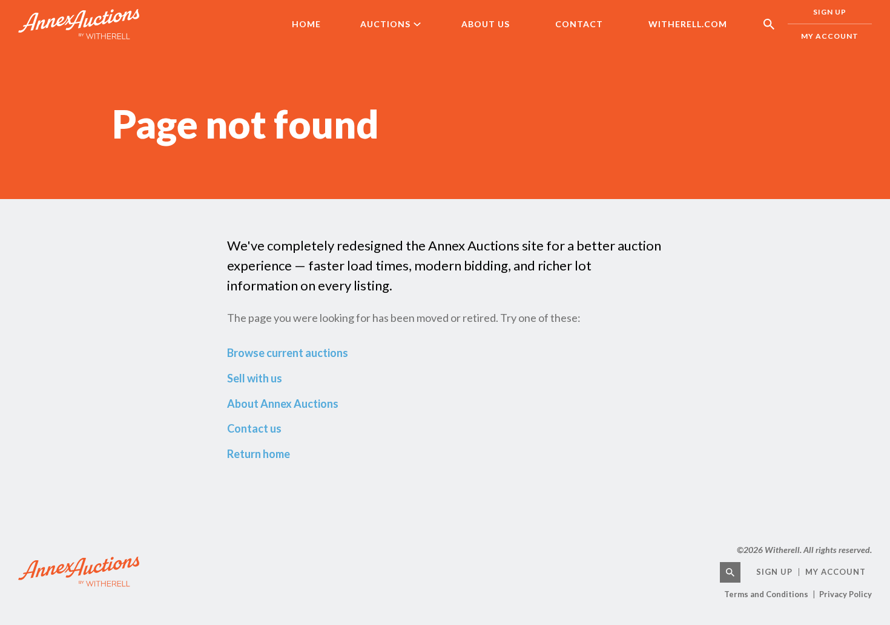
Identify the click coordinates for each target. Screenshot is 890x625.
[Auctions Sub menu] (425, 24)
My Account (830, 36)
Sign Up (829, 11)
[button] (769, 24)
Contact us (254, 428)
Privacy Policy (845, 594)
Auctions (385, 24)
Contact (579, 24)
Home (306, 24)
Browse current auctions (287, 352)
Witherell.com (687, 24)
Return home (258, 453)
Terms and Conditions (766, 594)
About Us (485, 24)
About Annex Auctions (282, 403)
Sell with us (254, 378)
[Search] (730, 572)
